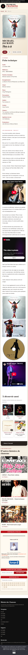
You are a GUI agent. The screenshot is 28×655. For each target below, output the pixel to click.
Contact (2, 623)
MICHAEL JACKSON (17, 52)
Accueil (2, 11)
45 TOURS (3, 613)
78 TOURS (3, 617)
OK (14, 652)
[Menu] (26, 5)
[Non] (26, 650)
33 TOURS (3, 615)
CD (5, 11)
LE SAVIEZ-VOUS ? (5, 621)
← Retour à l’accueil (7, 443)
